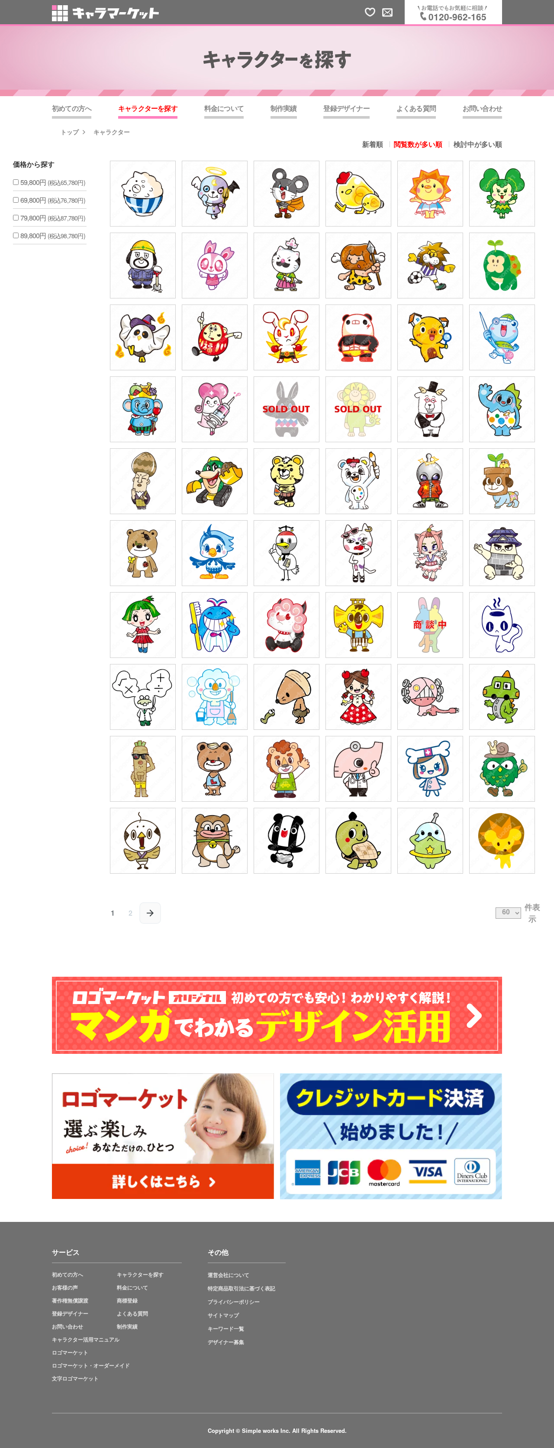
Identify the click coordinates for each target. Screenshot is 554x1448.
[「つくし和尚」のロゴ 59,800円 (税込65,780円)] (142, 481)
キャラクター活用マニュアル (85, 1339)
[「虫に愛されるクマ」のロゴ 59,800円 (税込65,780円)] (142, 553)
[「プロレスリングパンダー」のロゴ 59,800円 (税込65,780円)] (358, 337)
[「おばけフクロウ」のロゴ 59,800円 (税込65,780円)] (142, 337)
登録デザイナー (70, 1313)
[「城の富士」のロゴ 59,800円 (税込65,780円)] (502, 553)
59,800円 (52, 182)
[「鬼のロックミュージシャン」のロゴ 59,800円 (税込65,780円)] (286, 625)
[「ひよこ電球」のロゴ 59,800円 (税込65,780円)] (358, 193)
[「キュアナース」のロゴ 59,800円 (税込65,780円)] (214, 409)
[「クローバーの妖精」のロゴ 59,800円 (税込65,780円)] (502, 193)
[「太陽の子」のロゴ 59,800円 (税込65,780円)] (430, 193)
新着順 (372, 144)
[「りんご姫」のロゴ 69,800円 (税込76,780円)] (358, 696)
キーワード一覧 (226, 1328)
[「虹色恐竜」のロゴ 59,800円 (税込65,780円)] (502, 409)
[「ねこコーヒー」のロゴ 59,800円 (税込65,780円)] (502, 625)
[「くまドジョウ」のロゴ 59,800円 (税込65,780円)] (214, 840)
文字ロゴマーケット (75, 1378)
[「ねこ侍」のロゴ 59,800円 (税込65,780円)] (286, 265)
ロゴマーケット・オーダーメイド (91, 1365)
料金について (132, 1287)
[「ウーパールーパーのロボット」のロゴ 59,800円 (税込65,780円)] (430, 696)
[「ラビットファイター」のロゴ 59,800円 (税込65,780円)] (286, 337)
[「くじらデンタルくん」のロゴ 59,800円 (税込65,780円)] (214, 625)
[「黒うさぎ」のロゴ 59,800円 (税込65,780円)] (286, 409)
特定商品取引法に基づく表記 (241, 1288)
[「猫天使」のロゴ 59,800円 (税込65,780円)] (430, 553)
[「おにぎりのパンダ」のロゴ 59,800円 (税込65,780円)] (286, 840)
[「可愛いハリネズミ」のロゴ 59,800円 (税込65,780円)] (502, 840)
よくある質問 (132, 1313)
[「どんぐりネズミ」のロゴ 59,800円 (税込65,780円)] (286, 696)
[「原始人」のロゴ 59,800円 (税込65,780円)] (358, 265)
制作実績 (127, 1326)
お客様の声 (65, 1287)
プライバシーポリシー (234, 1301)
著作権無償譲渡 (70, 1300)
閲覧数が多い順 (418, 144)
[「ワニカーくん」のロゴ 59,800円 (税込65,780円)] (502, 696)
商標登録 (127, 1300)
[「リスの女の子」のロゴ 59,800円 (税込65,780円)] (214, 265)
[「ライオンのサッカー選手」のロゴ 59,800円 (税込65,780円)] (430, 265)
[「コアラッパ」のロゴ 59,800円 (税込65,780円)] (358, 625)
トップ (70, 131)
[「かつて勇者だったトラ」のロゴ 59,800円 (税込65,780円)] (286, 481)
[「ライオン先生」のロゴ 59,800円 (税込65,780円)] (286, 768)
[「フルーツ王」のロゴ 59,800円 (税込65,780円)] (142, 409)
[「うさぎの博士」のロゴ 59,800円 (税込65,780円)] (142, 696)
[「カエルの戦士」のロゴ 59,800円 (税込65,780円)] (502, 337)
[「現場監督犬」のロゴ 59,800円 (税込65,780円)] (142, 265)
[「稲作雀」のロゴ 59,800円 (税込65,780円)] (142, 840)
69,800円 (52, 200)
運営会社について (228, 1275)
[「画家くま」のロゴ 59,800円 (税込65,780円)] (358, 481)
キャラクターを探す (140, 1274)
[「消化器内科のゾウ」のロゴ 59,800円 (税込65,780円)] (358, 768)
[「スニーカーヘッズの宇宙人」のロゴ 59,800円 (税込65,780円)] (430, 481)
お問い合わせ (67, 1326)
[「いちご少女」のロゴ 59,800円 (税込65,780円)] (142, 625)
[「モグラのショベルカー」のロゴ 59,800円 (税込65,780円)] (214, 481)
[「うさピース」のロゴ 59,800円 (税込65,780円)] (430, 625)
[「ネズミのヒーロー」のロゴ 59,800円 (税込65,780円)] (286, 193)
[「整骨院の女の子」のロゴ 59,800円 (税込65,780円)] (430, 768)
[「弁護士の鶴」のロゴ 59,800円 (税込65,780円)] (286, 553)
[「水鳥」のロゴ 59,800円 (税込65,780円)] (214, 553)
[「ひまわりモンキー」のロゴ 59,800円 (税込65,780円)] (358, 409)
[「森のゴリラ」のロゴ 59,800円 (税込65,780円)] (502, 265)
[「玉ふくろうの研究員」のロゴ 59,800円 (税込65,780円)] (502, 768)
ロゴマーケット (70, 1352)
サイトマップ (223, 1315)
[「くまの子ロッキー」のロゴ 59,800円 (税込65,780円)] (214, 768)
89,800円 (52, 235)
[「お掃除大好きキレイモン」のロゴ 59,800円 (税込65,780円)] (214, 696)
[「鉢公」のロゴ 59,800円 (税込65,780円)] (502, 481)
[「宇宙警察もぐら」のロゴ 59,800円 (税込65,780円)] (430, 840)
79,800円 (52, 218)
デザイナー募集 (226, 1342)
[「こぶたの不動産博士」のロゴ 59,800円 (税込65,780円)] (430, 337)
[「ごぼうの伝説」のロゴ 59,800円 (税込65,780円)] (142, 768)
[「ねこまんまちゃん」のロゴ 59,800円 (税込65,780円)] (142, 193)
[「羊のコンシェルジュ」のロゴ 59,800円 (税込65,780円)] (430, 409)
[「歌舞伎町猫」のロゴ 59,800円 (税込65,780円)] (358, 553)
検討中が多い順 (478, 144)
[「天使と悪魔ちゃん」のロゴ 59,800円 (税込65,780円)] (214, 193)
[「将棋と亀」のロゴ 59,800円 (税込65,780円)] (358, 840)
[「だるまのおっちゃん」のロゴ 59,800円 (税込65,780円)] (214, 337)
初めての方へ (67, 1274)
